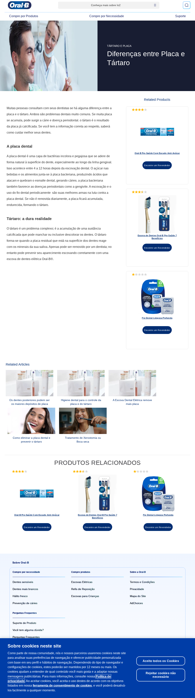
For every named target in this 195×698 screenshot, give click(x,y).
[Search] (186, 5)
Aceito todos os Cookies (161, 661)
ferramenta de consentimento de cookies (62, 685)
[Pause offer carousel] (155, 5)
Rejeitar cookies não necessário (161, 675)
